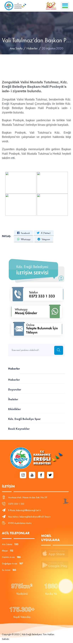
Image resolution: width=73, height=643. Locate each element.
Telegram (45, 239)
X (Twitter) (45, 233)
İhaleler (13, 399)
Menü (65, 6)
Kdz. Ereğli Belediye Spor (24, 419)
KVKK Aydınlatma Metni (20, 523)
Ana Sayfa (16, 48)
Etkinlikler (14, 409)
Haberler (32, 48)
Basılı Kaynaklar (19, 428)
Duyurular (14, 389)
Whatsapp (25, 239)
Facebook (25, 233)
